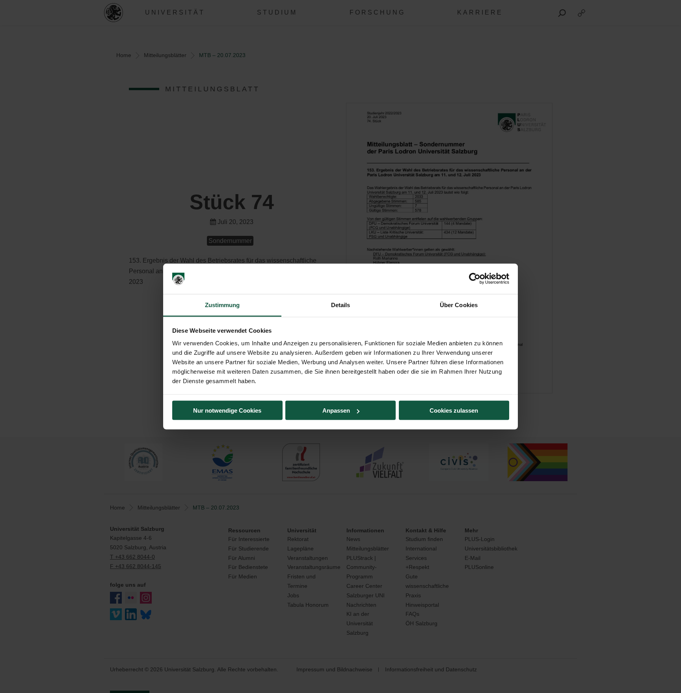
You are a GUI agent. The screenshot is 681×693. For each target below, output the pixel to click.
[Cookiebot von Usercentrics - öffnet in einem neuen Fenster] (474, 279)
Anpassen (336, 410)
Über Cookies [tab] (459, 304)
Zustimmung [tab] (222, 304)
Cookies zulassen (454, 410)
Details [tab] (340, 304)
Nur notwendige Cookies (227, 410)
